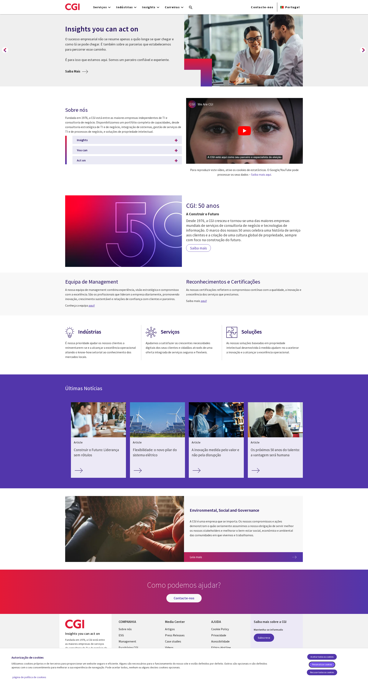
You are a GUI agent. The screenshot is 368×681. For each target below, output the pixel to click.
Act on (81, 160)
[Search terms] (191, 7)
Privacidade (218, 635)
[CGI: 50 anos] (123, 231)
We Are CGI (205, 104)
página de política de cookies (29, 677)
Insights (82, 140)
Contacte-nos (262, 7)
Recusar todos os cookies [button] (322, 672)
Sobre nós (125, 629)
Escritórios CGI (128, 647)
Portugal (292, 7)
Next (363, 50)
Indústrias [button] (124, 7)
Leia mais (221, 557)
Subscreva (264, 637)
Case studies (173, 641)
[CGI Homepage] (72, 6)
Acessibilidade (220, 641)
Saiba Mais (76, 71)
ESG (121, 635)
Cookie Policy (220, 629)
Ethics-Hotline (221, 647)
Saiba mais (198, 248)
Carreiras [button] (172, 7)
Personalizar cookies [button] (322, 664)
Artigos (170, 629)
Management (127, 641)
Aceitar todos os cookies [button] (322, 656)
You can (82, 150)
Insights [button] (148, 7)
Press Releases (175, 635)
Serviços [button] (100, 7)
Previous (5, 50)
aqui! (92, 305)
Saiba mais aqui (261, 174)
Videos (169, 647)
